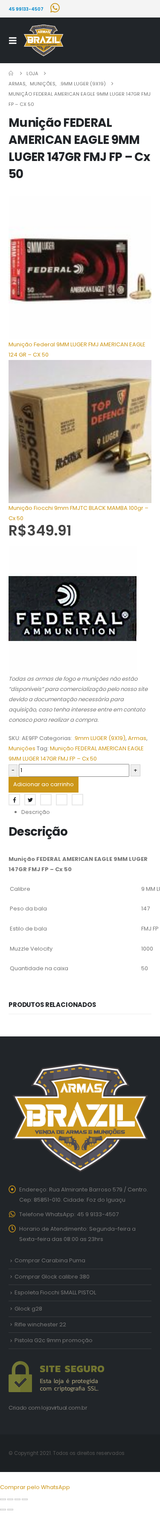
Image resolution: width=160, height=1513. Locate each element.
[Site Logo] (43, 40)
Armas (137, 738)
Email (77, 799)
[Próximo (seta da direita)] (10, 1509)
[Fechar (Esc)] (25, 1499)
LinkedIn (46, 799)
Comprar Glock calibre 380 (52, 1277)
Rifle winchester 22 (40, 1324)
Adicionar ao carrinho (43, 784)
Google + (61, 799)
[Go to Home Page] (12, 73)
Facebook (14, 799)
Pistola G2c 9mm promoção (54, 1340)
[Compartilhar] (17, 1499)
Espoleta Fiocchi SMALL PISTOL (55, 1292)
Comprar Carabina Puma (50, 1260)
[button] (15, 40)
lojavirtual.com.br (64, 1408)
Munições (22, 748)
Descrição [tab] (35, 812)
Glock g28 (28, 1309)
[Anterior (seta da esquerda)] (3, 1509)
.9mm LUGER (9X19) (99, 738)
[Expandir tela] (10, 1499)
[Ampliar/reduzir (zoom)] (3, 1499)
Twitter (30, 799)
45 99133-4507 (26, 9)
